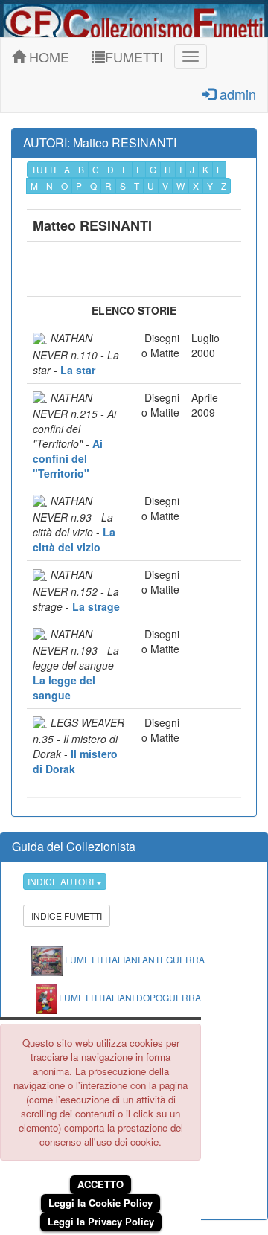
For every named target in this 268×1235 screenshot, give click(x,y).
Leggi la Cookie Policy (100, 1203)
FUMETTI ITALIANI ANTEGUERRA (134, 959)
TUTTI (43, 169)
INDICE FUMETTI (66, 915)
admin (236, 93)
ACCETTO (100, 1184)
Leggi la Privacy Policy (101, 1221)
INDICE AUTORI (62, 881)
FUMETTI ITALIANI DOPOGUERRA (129, 997)
